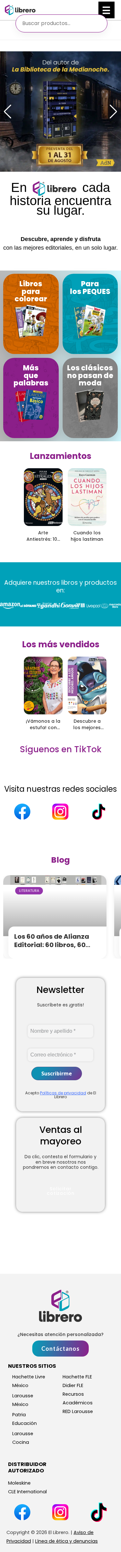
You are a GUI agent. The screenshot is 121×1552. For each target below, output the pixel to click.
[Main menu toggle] (106, 10)
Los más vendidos (60, 644)
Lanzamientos (60, 456)
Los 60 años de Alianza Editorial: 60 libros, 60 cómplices (51, 945)
